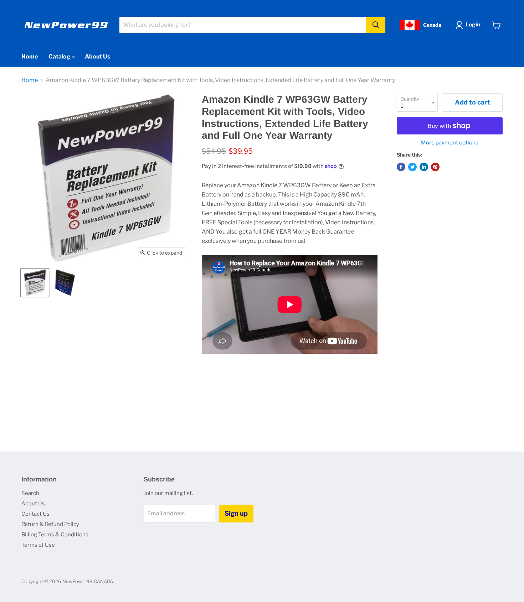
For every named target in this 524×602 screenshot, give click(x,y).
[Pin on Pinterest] (435, 167)
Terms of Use (38, 545)
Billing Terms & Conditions (54, 534)
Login (473, 24)
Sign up (236, 513)
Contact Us (35, 514)
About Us (97, 56)
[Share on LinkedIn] (424, 167)
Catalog (59, 56)
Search (30, 493)
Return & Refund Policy (50, 524)
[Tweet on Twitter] (412, 167)
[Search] (375, 25)
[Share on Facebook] (401, 167)
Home (29, 56)
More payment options (449, 143)
